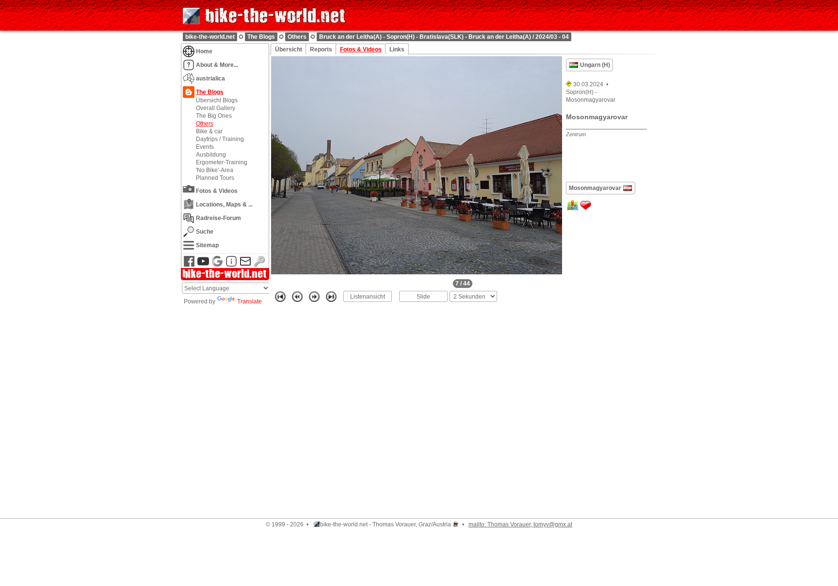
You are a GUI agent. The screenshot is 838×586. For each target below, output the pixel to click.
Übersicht (288, 49)
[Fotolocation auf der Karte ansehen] (572, 209)
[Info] (231, 265)
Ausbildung (211, 154)
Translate (249, 301)
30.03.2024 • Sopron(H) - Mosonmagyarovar (590, 92)
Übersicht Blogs (217, 100)
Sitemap (207, 245)
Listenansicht (367, 296)
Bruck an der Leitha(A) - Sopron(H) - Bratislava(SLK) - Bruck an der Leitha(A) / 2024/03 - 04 (444, 36)
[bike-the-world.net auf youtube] (203, 265)
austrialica (210, 78)
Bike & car (209, 131)
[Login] (259, 265)
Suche (204, 231)
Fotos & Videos (217, 191)
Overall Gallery (215, 108)
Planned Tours (215, 177)
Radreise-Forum (218, 218)
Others (297, 36)
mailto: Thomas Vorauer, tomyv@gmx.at (520, 524)
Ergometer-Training (221, 162)
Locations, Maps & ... (224, 204)
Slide (423, 296)
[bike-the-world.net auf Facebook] (189, 265)
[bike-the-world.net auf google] (217, 265)
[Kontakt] (245, 265)
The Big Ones (214, 115)
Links (396, 49)
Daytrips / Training (220, 139)
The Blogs (261, 36)
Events (205, 146)
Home (204, 51)
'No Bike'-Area (214, 170)
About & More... (217, 65)
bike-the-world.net (210, 36)
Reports (321, 49)
